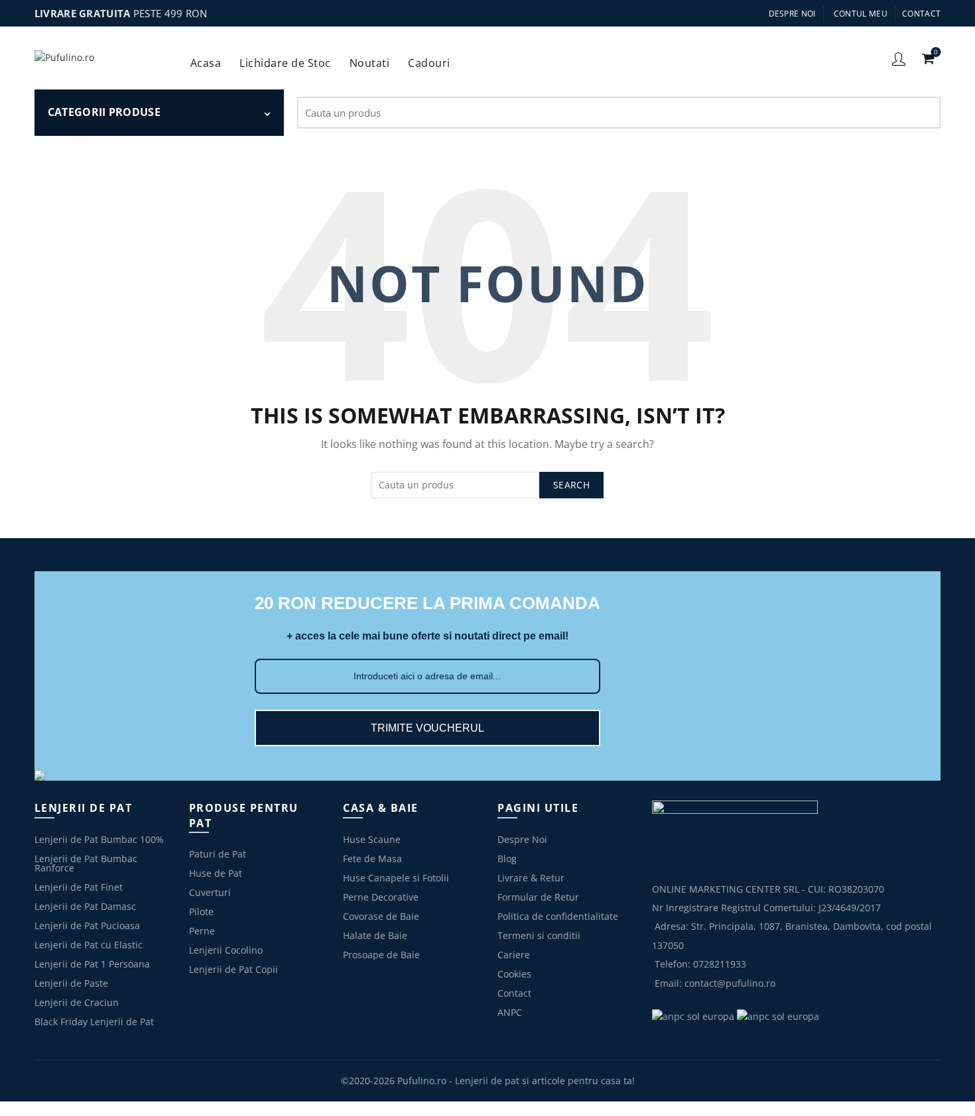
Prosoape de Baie (381, 954)
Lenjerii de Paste (71, 983)
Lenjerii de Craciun (76, 1002)
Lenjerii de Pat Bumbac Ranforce (85, 863)
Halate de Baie (375, 935)
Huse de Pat (215, 873)
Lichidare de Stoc (289, 58)
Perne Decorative (381, 897)
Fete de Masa (372, 858)
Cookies (514, 974)
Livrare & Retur (530, 877)
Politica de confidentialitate (557, 916)
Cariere (513, 954)
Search (924, 112)
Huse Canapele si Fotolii (396, 877)
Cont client (899, 58)
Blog (507, 858)
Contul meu (860, 13)
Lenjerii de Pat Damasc (85, 906)
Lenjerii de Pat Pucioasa (87, 925)
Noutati (370, 63)
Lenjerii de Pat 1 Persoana (92, 964)
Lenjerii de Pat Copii (233, 969)
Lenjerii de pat (487, 1080)
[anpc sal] (693, 1015)
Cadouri (433, 58)
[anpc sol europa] (778, 1015)
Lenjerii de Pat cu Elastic (88, 944)
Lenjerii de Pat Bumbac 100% (99, 839)
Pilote (201, 911)
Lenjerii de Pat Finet (78, 887)
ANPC (509, 1012)
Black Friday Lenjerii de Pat (94, 1021)
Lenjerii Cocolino (226, 950)
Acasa (206, 63)
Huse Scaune (372, 839)
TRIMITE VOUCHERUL (427, 728)
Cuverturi (210, 892)
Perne (202, 930)
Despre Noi (792, 13)
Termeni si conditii (538, 935)
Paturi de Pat (217, 854)
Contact (921, 13)
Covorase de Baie (381, 916)
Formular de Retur (538, 897)
